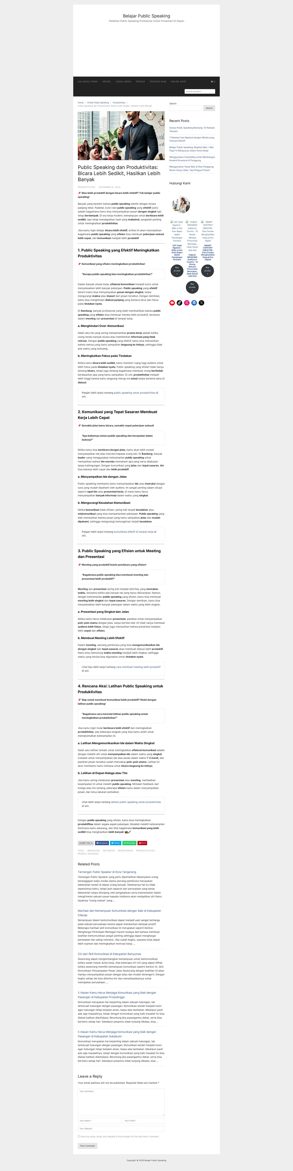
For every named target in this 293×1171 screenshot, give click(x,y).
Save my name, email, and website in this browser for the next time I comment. (120, 1136)
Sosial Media (123, 81)
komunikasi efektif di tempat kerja (133, 531)
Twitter (116, 843)
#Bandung (93, 850)
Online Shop (178, 81)
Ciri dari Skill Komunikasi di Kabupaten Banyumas (109, 954)
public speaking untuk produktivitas (134, 392)
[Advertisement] (146, 46)
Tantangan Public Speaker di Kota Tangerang (107, 872)
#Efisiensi (109, 850)
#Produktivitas (145, 850)
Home (80, 102)
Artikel (106, 81)
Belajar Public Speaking (146, 15)
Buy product (177, 270)
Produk (140, 81)
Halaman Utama (88, 81)
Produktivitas (119, 102)
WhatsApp (130, 843)
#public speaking (88, 853)
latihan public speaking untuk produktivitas (136, 802)
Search (172, 103)
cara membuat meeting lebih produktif (138, 666)
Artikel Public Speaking (98, 102)
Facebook (102, 843)
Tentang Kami (158, 81)
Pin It (143, 843)
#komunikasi (125, 850)
